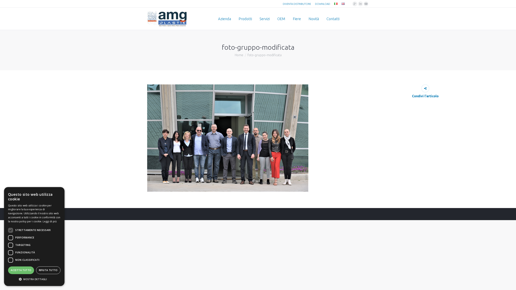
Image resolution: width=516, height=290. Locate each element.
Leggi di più (50, 221)
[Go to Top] (509, 283)
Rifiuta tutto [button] (48, 270)
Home (239, 55)
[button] (34, 279)
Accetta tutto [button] (21, 270)
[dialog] (34, 236)
